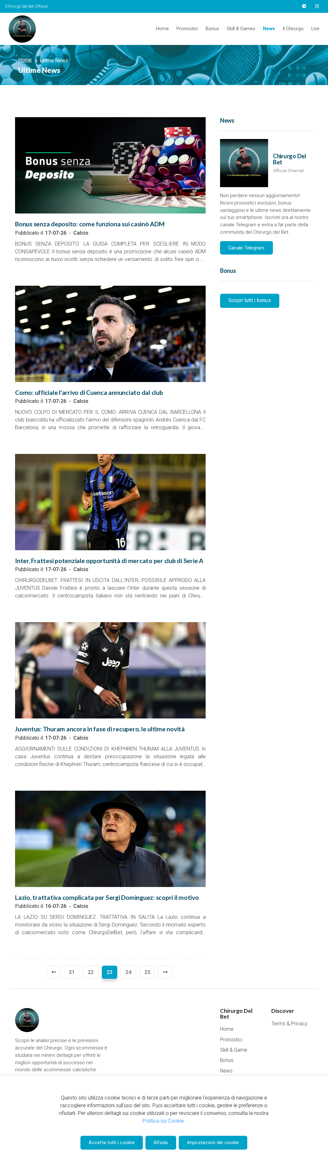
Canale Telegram (246, 248)
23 (109, 972)
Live (315, 28)
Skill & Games (241, 28)
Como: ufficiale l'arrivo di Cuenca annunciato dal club (89, 392)
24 (128, 972)
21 (72, 972)
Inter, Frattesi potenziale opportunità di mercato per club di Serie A (109, 560)
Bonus (212, 28)
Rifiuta (161, 1142)
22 (91, 972)
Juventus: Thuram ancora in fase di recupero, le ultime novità (100, 729)
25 (147, 972)
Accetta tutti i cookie (112, 1142)
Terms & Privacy (289, 1024)
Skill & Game (233, 1050)
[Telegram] (304, 6)
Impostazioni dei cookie (213, 1142)
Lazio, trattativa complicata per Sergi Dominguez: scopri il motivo (107, 897)
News (269, 28)
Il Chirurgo (293, 28)
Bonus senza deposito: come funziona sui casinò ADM (90, 224)
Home (162, 28)
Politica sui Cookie (163, 1121)
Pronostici (187, 28)
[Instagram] (316, 6)
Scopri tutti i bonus (249, 300)
